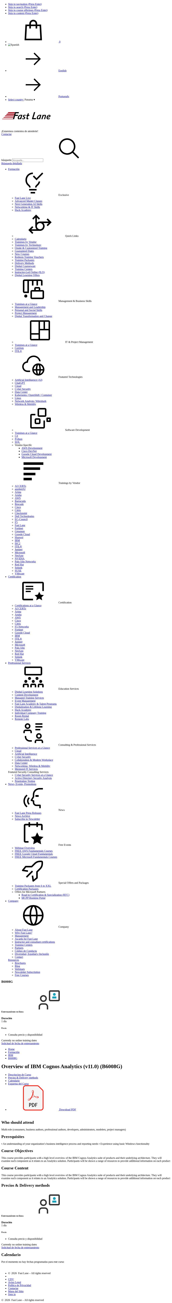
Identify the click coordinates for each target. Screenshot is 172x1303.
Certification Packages (26, 888)
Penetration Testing (25, 781)
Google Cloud (22, 534)
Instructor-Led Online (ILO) (30, 272)
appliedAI (20, 489)
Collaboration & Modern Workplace (34, 760)
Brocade (19, 504)
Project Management (26, 313)
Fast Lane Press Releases (28, 813)
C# (16, 436)
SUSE (18, 570)
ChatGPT (20, 383)
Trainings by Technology (28, 245)
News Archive (22, 816)
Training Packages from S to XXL (33, 885)
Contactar (6, 134)
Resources (13, 960)
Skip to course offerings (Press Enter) (28, 10)
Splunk (18, 567)
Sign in (12, 1294)
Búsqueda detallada (11, 163)
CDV (11, 1279)
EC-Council (21, 519)
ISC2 (17, 543)
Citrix (18, 510)
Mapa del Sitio (16, 1291)
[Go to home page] (26, 128)
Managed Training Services (29, 697)
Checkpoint (21, 513)
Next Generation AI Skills (28, 204)
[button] (30, 99)
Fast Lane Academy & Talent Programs (36, 703)
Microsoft (20, 552)
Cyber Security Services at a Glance (34, 775)
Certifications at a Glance (28, 605)
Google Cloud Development (37, 454)
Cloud (18, 386)
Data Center (21, 392)
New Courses (22, 254)
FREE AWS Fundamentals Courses (34, 850)
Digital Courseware (25, 266)
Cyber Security (23, 389)
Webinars (20, 969)
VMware (19, 573)
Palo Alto (20, 647)
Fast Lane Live (23, 198)
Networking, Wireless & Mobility (32, 766)
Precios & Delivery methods (23, 1077)
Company (13, 900)
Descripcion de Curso (19, 1074)
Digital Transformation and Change (33, 316)
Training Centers (23, 269)
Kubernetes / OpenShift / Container (33, 395)
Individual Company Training (30, 713)
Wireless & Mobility (25, 404)
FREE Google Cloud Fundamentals (34, 853)
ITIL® (18, 351)
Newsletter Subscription (27, 972)
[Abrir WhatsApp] (164, 1294)
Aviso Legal (14, 1282)
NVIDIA (20, 558)
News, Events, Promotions (22, 784)
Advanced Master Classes (28, 201)
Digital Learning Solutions (29, 691)
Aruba (18, 495)
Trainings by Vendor (25, 242)
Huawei (19, 537)
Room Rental (22, 716)
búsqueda (6, 160)
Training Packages (24, 260)
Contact (19, 957)
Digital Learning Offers (27, 275)
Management (22, 935)
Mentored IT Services (26, 769)
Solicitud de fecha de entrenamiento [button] (20, 1043)
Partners (19, 947)
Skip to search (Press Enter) (22, 7)
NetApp (19, 555)
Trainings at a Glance (26, 304)
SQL (17, 442)
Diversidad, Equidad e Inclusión (32, 954)
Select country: (16, 99)
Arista (18, 492)
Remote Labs (22, 719)
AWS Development (32, 448)
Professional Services (19, 662)
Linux (18, 398)
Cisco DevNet (29, 451)
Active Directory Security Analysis (33, 778)
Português (63, 96)
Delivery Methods (24, 263)
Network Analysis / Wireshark (30, 401)
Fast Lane (20, 525)
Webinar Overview (25, 847)
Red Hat (19, 564)
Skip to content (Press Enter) (23, 13)
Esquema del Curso (18, 1083)
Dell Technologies (24, 516)
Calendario (20, 239)
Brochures (20, 963)
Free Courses (22, 975)
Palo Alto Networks (25, 561)
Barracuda (20, 501)
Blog (17, 966)
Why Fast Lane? (23, 932)
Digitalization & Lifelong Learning (33, 706)
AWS (18, 498)
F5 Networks (22, 626)
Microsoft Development (34, 457)
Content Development (26, 694)
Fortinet (19, 528)
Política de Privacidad (19, 1285)
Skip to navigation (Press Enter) (25, 4)
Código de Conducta (26, 951)
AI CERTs (20, 486)
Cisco (18, 507)
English (62, 70)
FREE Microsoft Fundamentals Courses (36, 857)
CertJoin (19, 348)
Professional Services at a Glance (32, 747)
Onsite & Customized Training (31, 248)
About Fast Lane (24, 929)
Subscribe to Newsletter (27, 819)
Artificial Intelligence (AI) (28, 379)
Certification (14, 576)
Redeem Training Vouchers (29, 257)
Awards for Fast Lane (26, 938)
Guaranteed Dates (24, 251)
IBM (17, 540)
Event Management (25, 700)
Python (18, 439)
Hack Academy (23, 210)
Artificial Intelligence (26, 753)
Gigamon (20, 531)
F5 (16, 522)
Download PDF (67, 1109)
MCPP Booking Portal (33, 897)
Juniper (19, 549)
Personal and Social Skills (28, 310)
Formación (13, 169)
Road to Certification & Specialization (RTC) (45, 894)
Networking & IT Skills (27, 207)
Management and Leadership (30, 307)
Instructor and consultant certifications (35, 941)
